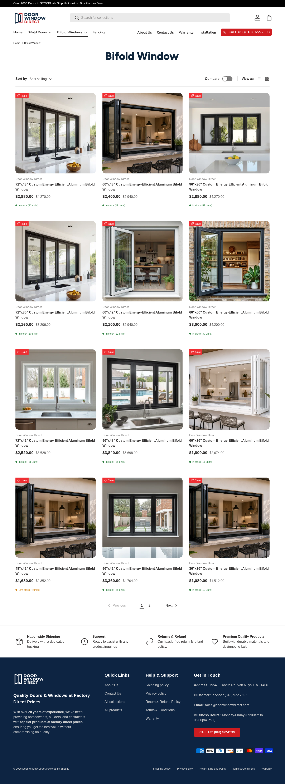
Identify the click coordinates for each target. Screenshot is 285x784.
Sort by (21, 78)
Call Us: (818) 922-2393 (217, 732)
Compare (212, 78)
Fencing (99, 32)
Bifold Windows (69, 32)
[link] (116, 605)
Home (18, 32)
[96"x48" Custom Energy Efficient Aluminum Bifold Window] (142, 389)
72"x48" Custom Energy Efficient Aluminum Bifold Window (55, 187)
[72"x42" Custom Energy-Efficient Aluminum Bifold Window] (55, 389)
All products (113, 710)
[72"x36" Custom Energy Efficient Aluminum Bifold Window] (55, 261)
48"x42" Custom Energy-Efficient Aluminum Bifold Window (55, 571)
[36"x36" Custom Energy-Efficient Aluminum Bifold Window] (229, 518)
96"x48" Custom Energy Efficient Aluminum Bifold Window (142, 443)
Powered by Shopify (57, 768)
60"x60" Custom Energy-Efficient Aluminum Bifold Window (229, 315)
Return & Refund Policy (163, 702)
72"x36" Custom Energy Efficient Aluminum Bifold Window (55, 315)
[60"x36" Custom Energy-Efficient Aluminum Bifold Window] (229, 389)
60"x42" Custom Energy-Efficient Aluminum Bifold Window (142, 315)
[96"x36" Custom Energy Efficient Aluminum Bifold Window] (229, 133)
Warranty (186, 32)
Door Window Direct (33, 768)
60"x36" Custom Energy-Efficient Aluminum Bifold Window (229, 443)
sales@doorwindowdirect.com (226, 705)
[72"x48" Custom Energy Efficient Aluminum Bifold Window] (55, 133)
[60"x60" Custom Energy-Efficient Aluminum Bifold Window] (229, 261)
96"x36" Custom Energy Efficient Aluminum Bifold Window (229, 187)
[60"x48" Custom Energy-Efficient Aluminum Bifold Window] (142, 133)
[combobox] (150, 17)
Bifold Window (32, 43)
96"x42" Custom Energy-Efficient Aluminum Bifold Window (142, 571)
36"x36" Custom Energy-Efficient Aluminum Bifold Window (229, 571)
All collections (115, 702)
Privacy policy (156, 693)
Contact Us (165, 32)
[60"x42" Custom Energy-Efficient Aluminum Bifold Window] (142, 261)
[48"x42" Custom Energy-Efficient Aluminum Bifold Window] (55, 518)
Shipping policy (157, 685)
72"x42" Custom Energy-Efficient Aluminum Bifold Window (55, 443)
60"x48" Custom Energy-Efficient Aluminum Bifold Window (142, 187)
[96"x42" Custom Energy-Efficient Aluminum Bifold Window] (142, 518)
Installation (207, 32)
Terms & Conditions (160, 710)
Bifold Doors (37, 32)
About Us (144, 32)
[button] (269, 17)
